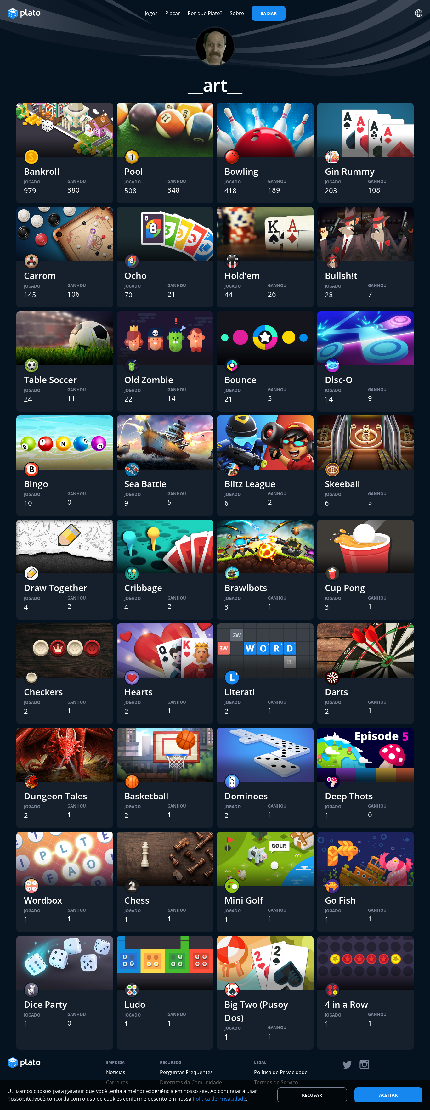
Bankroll (41, 171)
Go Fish (340, 900)
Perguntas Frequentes (186, 1072)
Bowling (241, 171)
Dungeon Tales (55, 796)
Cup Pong (345, 588)
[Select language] (418, 13)
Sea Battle (145, 484)
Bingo (36, 484)
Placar (172, 13)
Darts (336, 692)
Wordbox (43, 900)
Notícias (115, 1072)
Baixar (268, 13)
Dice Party (45, 1004)
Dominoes (246, 796)
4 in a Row (346, 1004)
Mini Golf (243, 900)
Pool (133, 171)
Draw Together (55, 588)
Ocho (135, 275)
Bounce (240, 380)
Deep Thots (349, 796)
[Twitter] (346, 1064)
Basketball (146, 796)
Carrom (40, 275)
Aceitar (388, 1095)
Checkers (43, 692)
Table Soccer (50, 380)
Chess (137, 900)
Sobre (237, 13)
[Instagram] (364, 1064)
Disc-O (339, 380)
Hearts (138, 692)
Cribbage (143, 588)
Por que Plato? (205, 13)
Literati (239, 692)
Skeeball (342, 484)
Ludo (134, 1004)
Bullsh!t (341, 275)
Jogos (151, 13)
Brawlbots (245, 588)
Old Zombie (148, 380)
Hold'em (242, 275)
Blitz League (249, 484)
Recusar (312, 1095)
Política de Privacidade (281, 1072)
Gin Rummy (350, 171)
